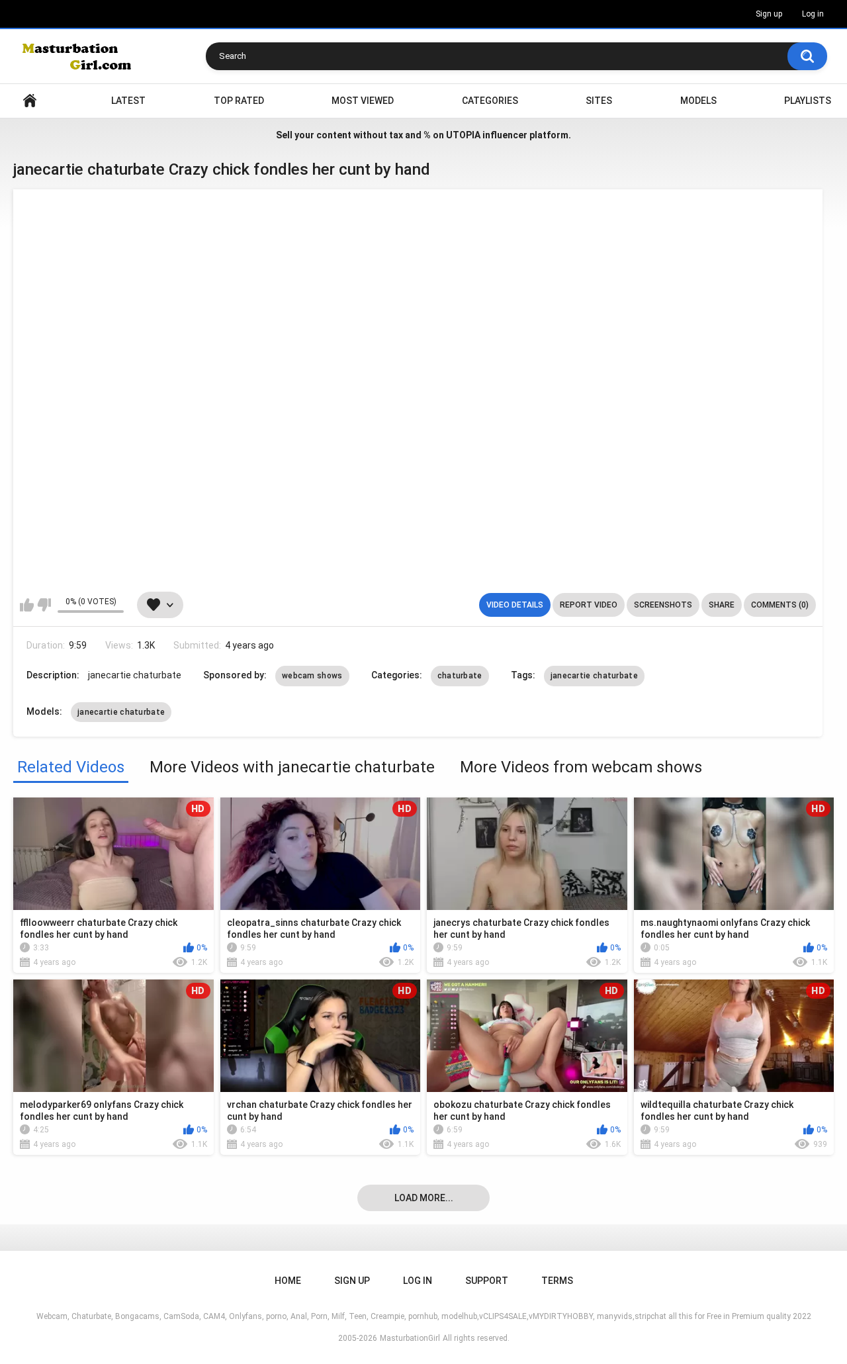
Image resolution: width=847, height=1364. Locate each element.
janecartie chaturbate (594, 675)
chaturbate (459, 675)
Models (698, 100)
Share (722, 605)
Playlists (807, 100)
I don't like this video (44, 605)
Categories (490, 100)
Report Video (588, 605)
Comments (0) (780, 605)
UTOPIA (463, 135)
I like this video (27, 605)
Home (29, 101)
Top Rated (239, 100)
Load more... (423, 1198)
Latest (128, 100)
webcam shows (312, 675)
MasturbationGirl (410, 1338)
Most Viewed (363, 100)
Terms (557, 1280)
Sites (599, 100)
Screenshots (663, 605)
